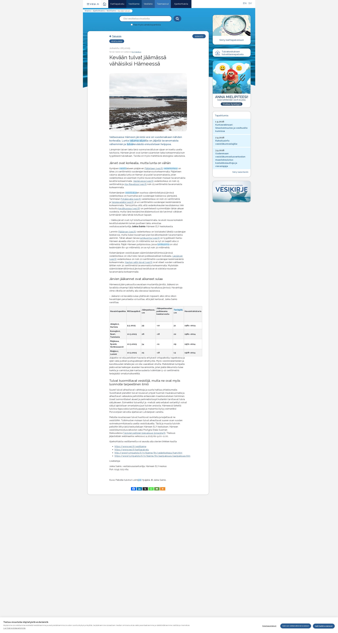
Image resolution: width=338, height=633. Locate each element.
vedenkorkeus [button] (171, 168)
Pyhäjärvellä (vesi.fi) (131, 199)
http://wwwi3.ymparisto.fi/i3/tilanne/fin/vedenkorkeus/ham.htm (148, 453)
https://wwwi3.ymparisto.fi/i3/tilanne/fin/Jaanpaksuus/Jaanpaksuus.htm (152, 456)
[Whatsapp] (151, 488)
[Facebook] (133, 488)
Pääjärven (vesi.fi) (127, 231)
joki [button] (140, 480)
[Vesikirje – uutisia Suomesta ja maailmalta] (231, 191)
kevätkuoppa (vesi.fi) (128, 208)
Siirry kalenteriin (240, 172)
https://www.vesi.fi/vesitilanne (130, 446)
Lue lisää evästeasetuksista (14, 628)
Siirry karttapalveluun (231, 39)
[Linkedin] (139, 488)
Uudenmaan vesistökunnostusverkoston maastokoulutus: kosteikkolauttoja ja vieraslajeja (230, 159)
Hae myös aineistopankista (147, 24)
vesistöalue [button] (131, 192)
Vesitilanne (133, 4)
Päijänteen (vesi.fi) (154, 168)
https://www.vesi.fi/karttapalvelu (132, 449)
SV (250, 3)
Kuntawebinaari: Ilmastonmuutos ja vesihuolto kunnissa (231, 128)
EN (245, 3)
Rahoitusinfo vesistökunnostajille (226, 142)
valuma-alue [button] (137, 140)
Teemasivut (163, 4)
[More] (162, 488)
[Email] (156, 488)
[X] (145, 488)
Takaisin (116, 36)
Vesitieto (148, 4)
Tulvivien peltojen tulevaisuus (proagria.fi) (144, 433)
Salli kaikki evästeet (324, 626)
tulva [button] (130, 144)
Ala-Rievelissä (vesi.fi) (135, 184)
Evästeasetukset (269, 626)
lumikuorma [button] (163, 244)
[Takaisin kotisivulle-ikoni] (104, 4)
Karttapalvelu (117, 4)
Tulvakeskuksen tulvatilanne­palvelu (233, 53)
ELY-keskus (136, 52)
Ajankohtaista (181, 4)
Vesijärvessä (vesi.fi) (143, 181)
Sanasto (199, 36)
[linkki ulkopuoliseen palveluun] (231, 84)
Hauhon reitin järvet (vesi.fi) (138, 262)
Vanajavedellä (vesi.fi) (123, 202)
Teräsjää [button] (178, 310)
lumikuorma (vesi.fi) (150, 238)
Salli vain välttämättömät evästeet (295, 626)
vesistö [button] (123, 168)
